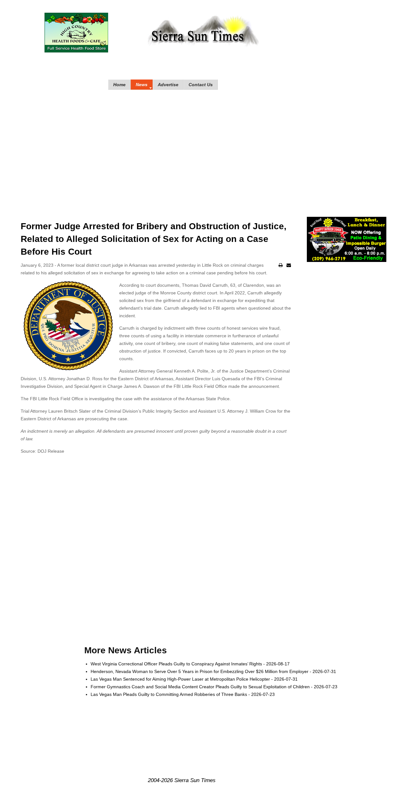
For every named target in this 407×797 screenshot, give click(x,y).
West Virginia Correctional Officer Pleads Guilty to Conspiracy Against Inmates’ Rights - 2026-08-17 (190, 663)
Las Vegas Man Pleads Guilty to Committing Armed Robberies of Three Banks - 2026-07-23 (183, 694)
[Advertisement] (203, 146)
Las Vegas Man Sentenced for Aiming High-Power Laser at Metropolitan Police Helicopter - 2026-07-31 (194, 679)
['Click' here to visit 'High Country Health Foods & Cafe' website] (76, 32)
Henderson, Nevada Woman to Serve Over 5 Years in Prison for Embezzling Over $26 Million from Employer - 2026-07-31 (213, 671)
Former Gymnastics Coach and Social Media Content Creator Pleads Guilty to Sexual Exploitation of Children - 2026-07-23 (214, 686)
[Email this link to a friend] (288, 265)
